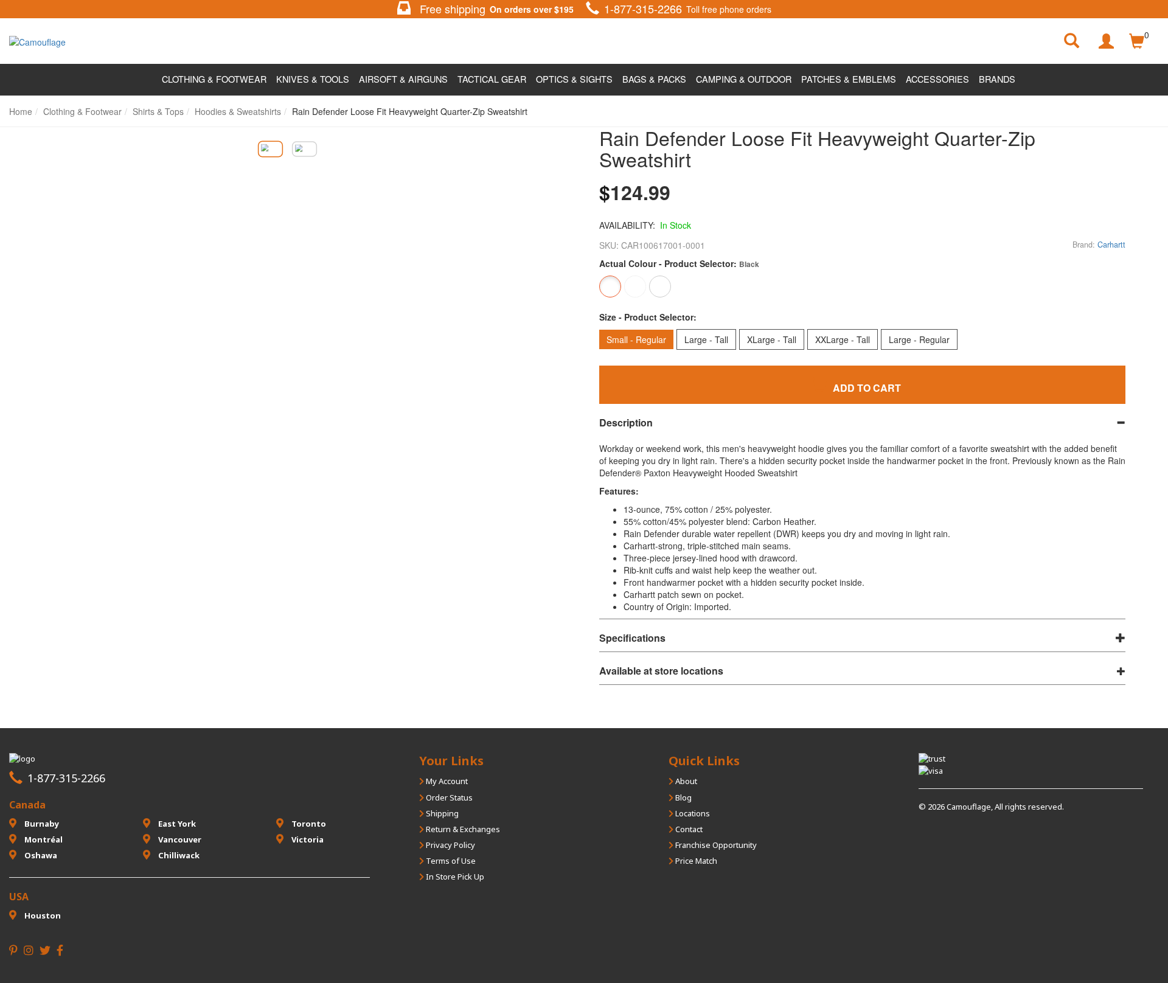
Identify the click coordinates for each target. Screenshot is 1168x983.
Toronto (308, 823)
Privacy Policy (449, 844)
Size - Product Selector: (648, 317)
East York (176, 823)
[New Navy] (660, 286)
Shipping (441, 813)
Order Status (448, 797)
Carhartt (1111, 244)
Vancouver (178, 839)
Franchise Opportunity (715, 844)
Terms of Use (450, 860)
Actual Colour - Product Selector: (679, 263)
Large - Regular (919, 339)
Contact (688, 829)
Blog (682, 797)
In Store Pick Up (454, 876)
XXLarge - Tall (842, 339)
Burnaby (41, 823)
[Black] (610, 286)
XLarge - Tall (771, 339)
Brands (997, 78)
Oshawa (40, 855)
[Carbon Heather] (635, 286)
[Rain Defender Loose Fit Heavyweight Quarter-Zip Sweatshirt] (270, 149)
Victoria (307, 839)
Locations (691, 813)
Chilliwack (178, 855)
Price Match (695, 860)
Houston (42, 915)
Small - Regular (636, 339)
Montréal (43, 839)
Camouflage (969, 806)
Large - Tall (706, 339)
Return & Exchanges (462, 829)
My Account (446, 781)
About (685, 781)
